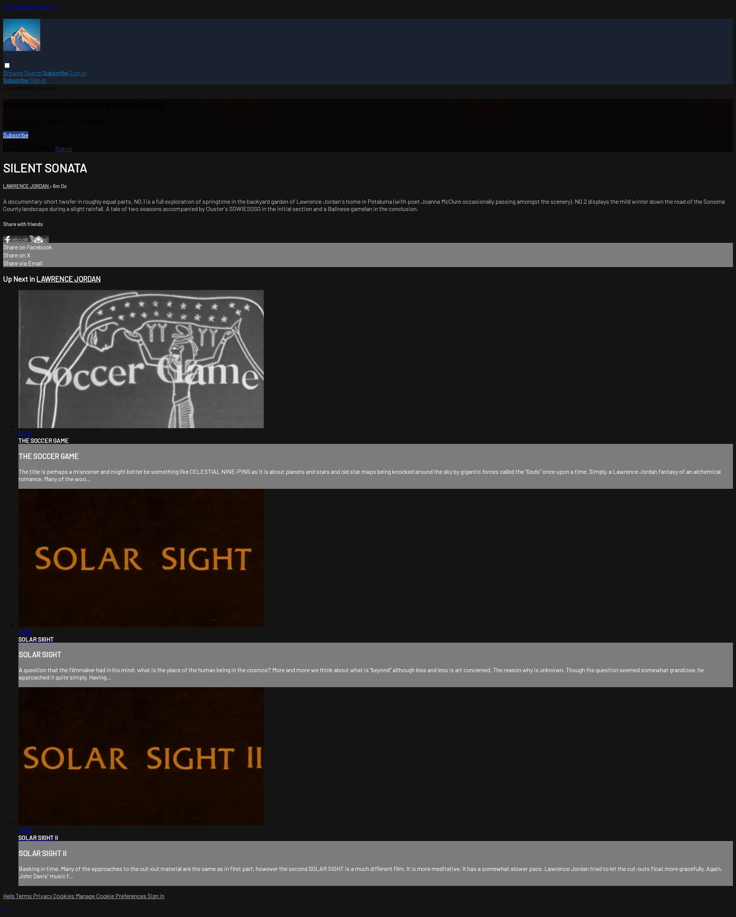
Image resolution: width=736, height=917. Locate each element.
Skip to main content (30, 6)
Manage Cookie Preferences (112, 895)
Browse (13, 72)
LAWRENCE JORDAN (26, 186)
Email (41, 239)
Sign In (38, 80)
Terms (24, 895)
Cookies (64, 895)
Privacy (43, 895)
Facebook (16, 239)
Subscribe (15, 135)
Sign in (77, 72)
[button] (7, 65)
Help (9, 895)
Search (33, 72)
